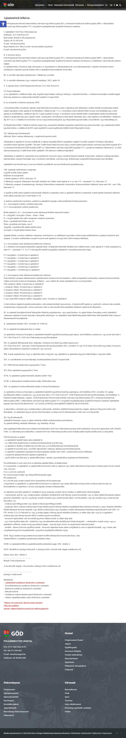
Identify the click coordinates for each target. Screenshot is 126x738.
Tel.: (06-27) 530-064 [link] (13, 650)
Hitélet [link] (67, 712)
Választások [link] (9, 715)
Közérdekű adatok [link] (11, 704)
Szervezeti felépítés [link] (73, 651)
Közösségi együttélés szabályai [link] (78, 708)
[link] (3, 24)
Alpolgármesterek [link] (11, 693)
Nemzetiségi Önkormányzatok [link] (16, 712)
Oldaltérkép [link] (75, 733)
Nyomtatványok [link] (71, 658)
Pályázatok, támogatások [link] (75, 666)
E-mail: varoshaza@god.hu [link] (15, 654)
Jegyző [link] (68, 644)
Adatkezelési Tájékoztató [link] (91, 733)
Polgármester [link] (9, 689)
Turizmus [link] (68, 700)
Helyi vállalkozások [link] (73, 704)
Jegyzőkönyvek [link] (10, 708)
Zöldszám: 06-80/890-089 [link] (15, 658)
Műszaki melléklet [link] (11, 605)
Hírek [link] (67, 693)
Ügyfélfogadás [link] (71, 647)
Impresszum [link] (107, 733)
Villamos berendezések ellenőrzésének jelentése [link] (23, 602)
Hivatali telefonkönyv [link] (73, 655)
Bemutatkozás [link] (71, 689)
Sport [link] (67, 697)
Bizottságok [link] (9, 700)
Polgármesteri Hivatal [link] (74, 640)
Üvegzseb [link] (69, 669)
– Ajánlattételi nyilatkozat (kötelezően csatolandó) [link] (24, 582)
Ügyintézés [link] (69, 662)
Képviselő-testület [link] (11, 697)
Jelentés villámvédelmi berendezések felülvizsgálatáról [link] (26, 608)
